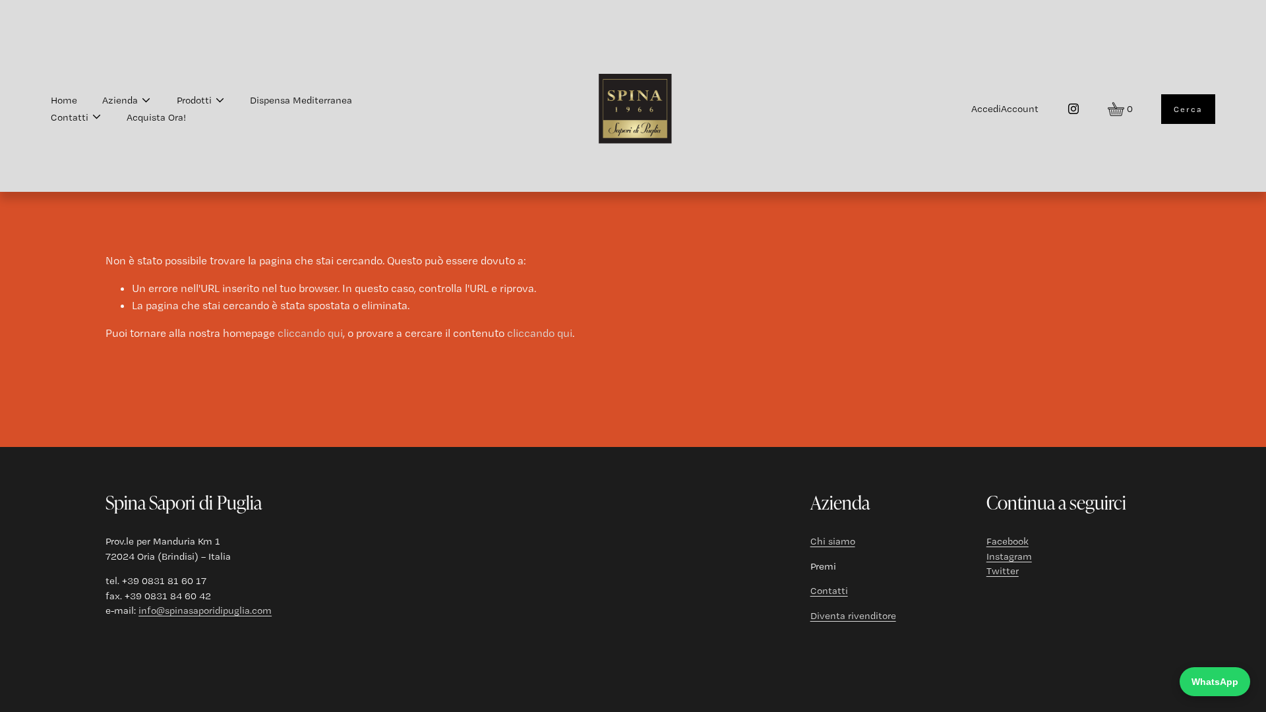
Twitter (1002, 571)
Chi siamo (832, 541)
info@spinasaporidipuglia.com (205, 610)
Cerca (1188, 109)
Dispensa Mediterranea (301, 100)
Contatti (829, 591)
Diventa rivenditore (853, 616)
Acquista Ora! (156, 117)
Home (64, 100)
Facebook (1007, 541)
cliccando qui (310, 333)
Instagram (1009, 556)
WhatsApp (1214, 681)
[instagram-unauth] (1073, 108)
